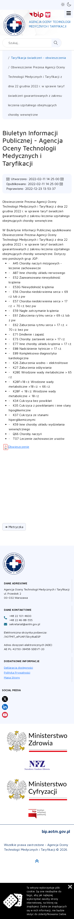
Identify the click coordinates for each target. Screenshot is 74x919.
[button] (63, 4)
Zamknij (70, 887)
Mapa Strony (12, 677)
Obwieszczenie (18, 446)
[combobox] (32, 42)
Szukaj (56, 42)
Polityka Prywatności (17, 672)
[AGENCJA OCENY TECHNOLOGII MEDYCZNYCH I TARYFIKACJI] (14, 24)
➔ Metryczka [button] (14, 527)
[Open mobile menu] (68, 13)
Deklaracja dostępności (18, 667)
